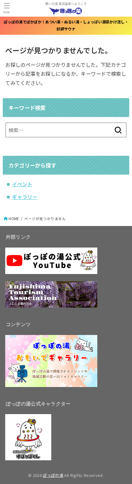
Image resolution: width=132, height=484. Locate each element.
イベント (22, 184)
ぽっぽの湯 (53, 475)
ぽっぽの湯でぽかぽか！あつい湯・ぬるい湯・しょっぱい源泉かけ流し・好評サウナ (66, 25)
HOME (14, 218)
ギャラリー (24, 196)
